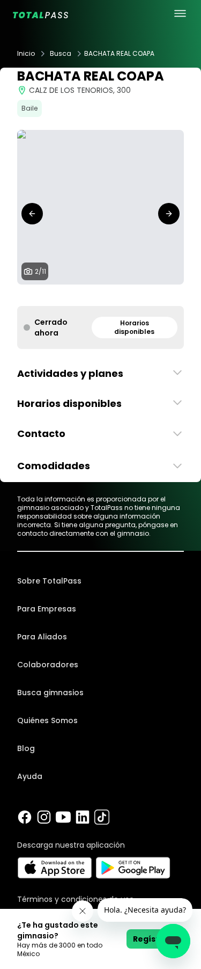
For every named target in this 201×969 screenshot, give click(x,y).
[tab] (58, 295)
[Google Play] (133, 868)
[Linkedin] (82, 817)
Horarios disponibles (134, 327)
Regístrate (155, 939)
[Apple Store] (54, 868)
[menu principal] (180, 13)
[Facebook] (24, 817)
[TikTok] (101, 817)
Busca (60, 53)
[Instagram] (43, 817)
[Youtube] (63, 817)
